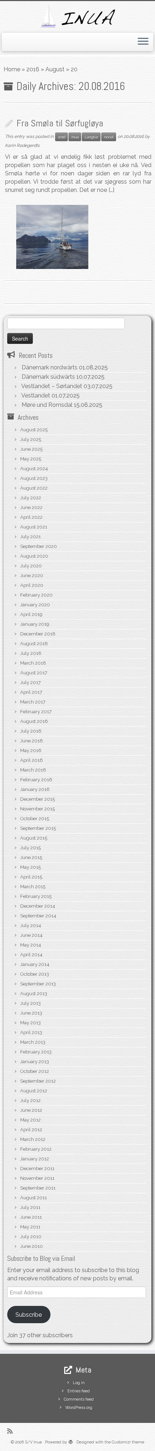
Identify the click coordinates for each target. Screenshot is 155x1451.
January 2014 (34, 964)
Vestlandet (35, 395)
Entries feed (78, 1391)
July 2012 (30, 1100)
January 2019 (34, 624)
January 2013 (34, 1061)
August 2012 (33, 1090)
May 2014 (30, 945)
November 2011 (37, 1178)
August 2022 (34, 488)
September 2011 (38, 1188)
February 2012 (36, 1149)
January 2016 (35, 789)
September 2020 (38, 546)
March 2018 (33, 663)
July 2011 (30, 1207)
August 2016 (34, 721)
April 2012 (31, 1129)
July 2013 (30, 1003)
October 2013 (34, 974)
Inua (75, 137)
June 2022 (31, 507)
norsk (109, 137)
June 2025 (31, 449)
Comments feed (79, 1399)
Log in (79, 1382)
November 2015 (37, 809)
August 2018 (34, 643)
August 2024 (34, 468)
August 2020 (34, 556)
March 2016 (33, 770)
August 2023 (34, 478)
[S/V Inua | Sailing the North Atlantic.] (77, 16)
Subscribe (28, 1314)
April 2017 (31, 692)
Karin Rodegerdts (22, 145)
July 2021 (30, 536)
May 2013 (30, 1022)
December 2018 (38, 634)
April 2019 (31, 614)
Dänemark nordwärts (50, 367)
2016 (32, 69)
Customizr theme (128, 1442)
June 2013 (31, 1013)
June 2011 (31, 1217)
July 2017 (30, 682)
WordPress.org (78, 1407)
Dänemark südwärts (48, 376)
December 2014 (37, 906)
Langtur (91, 137)
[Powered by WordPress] (70, 1440)
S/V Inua (33, 1442)
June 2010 (31, 1246)
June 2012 (31, 1110)
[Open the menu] (143, 42)
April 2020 (31, 585)
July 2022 (30, 497)
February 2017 (36, 711)
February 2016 (36, 779)
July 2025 (30, 439)
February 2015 (36, 896)
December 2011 (37, 1168)
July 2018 (30, 653)
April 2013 (31, 1032)
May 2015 (30, 867)
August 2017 (33, 672)
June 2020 (31, 575)
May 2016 (30, 750)
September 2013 (38, 984)
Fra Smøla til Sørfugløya (60, 123)
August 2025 (34, 429)
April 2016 (31, 760)
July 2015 (30, 847)
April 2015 (31, 877)
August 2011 (33, 1197)
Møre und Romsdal (47, 404)
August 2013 (33, 993)
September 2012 (38, 1081)
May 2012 (30, 1120)
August (55, 69)
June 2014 (31, 935)
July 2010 (30, 1236)
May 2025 (30, 459)
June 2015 (31, 857)
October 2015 (34, 818)
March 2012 (32, 1139)
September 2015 (38, 828)
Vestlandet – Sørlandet (51, 386)
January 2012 (34, 1159)
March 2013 (32, 1042)
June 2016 (31, 741)
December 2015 (37, 799)
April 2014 (31, 954)
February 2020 (36, 595)
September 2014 (38, 915)
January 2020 (35, 604)
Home (12, 69)
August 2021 (33, 527)
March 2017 (32, 702)
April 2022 (31, 517)
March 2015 (32, 886)
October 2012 (34, 1071)
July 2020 (31, 566)
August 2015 (33, 838)
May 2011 (30, 1227)
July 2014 (30, 925)
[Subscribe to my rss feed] (11, 1431)
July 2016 (30, 731)
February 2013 (36, 1052)
